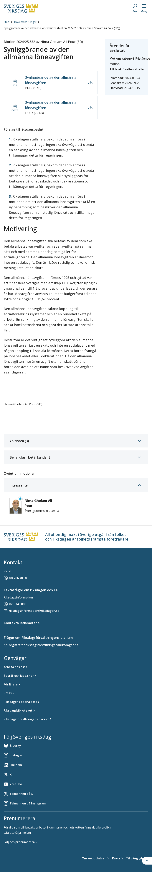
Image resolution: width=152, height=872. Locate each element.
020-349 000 (17, 604)
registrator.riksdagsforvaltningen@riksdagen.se (43, 645)
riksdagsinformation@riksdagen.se (34, 611)
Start (6, 22)
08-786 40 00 (18, 578)
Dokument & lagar (25, 22)
